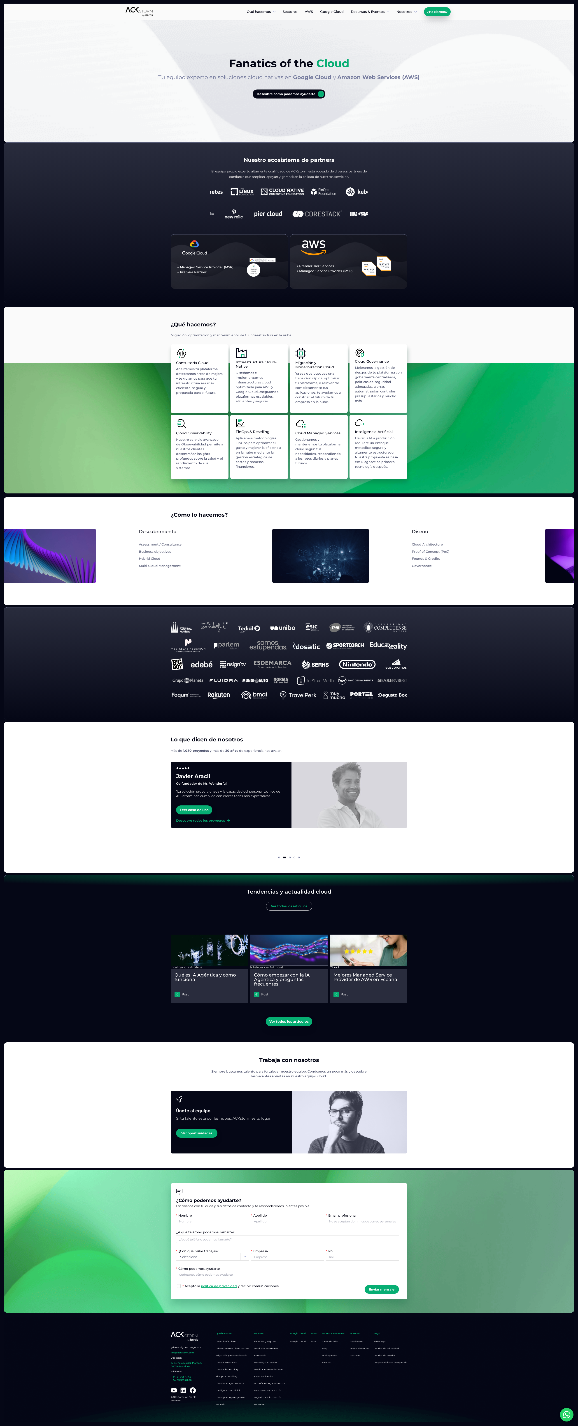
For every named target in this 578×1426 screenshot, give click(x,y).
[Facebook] (193, 1390)
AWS (309, 11)
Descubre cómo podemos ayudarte (286, 94)
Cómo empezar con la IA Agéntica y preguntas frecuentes (282, 979)
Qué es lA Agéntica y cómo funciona (205, 977)
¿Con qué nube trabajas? (198, 1250)
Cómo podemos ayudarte (199, 1268)
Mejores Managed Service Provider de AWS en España (365, 977)
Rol (330, 1250)
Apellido (260, 1215)
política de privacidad (219, 1286)
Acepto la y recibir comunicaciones (230, 1286)
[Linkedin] (183, 1390)
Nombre (185, 1215)
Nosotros (404, 11)
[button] (279, 857)
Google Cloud (332, 11)
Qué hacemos (259, 11)
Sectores (290, 11)
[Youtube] (174, 1390)
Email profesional (342, 1215)
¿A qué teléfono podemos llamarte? (205, 1232)
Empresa (260, 1250)
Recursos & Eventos (368, 11)
